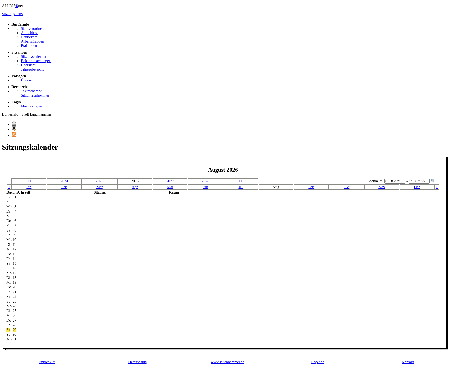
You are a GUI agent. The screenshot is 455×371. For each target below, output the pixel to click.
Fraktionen (29, 46)
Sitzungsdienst (12, 14)
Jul (240, 187)
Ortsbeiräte (29, 37)
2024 (64, 181)
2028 (205, 181)
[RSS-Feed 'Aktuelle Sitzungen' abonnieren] (14, 136)
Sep (311, 187)
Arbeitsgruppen (32, 41)
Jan (28, 187)
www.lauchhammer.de (227, 362)
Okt (346, 187)
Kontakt (408, 362)
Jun (205, 187)
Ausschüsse (29, 33)
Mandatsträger (31, 106)
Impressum (47, 362)
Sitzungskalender (33, 56)
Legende (317, 362)
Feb (64, 187)
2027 (170, 181)
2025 (99, 181)
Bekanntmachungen (36, 61)
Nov (381, 187)
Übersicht (28, 65)
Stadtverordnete (32, 29)
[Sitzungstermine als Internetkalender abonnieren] (14, 129)
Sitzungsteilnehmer (35, 95)
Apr (135, 187)
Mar (99, 187)
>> (240, 181)
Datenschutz (137, 362)
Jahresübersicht (32, 69)
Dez (417, 187)
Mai (170, 187)
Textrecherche (31, 91)
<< (29, 181)
